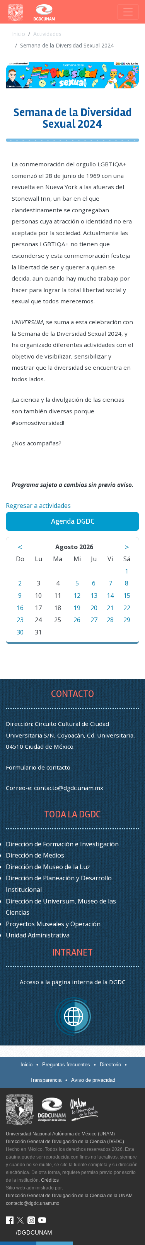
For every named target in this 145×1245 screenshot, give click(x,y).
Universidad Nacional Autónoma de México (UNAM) (60, 1134)
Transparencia (45, 1080)
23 (20, 620)
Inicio (18, 33)
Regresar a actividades (38, 505)
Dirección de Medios (35, 855)
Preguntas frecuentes (66, 1064)
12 (76, 595)
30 (20, 632)
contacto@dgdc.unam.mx (68, 788)
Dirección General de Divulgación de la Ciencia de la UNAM (69, 1195)
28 (110, 620)
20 (93, 608)
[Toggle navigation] (128, 12)
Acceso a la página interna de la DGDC (73, 982)
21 (110, 608)
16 (20, 608)
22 (126, 608)
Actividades (47, 33)
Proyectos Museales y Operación (53, 924)
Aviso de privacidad (93, 1080)
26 (76, 620)
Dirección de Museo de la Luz (48, 867)
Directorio (110, 1064)
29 (126, 620)
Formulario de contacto (38, 767)
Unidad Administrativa (38, 935)
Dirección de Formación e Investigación (62, 844)
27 (93, 620)
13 (93, 595)
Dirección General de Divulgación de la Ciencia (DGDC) (65, 1141)
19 (76, 608)
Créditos (50, 1180)
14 (110, 595)
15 (126, 595)
